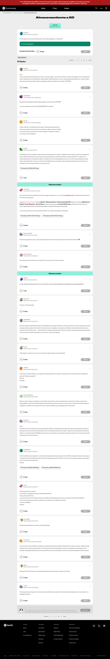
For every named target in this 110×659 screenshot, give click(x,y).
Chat (55, 8)
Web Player (57, 631)
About (25, 628)
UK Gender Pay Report (85, 655)
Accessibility (54, 655)
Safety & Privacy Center (14, 655)
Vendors (40, 643)
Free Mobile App (58, 635)
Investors (41, 639)
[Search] (96, 8)
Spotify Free (72, 643)
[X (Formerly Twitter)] (99, 626)
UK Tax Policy (74, 655)
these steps (65, 3)
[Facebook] (104, 626)
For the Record (27, 635)
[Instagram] (94, 626)
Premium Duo (73, 631)
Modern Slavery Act (64, 655)
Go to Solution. (29, 44)
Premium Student (74, 639)
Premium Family (73, 635)
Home (11, 13)
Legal (5, 655)
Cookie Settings (36, 655)
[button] (90, 33)
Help (43, 8)
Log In (101, 8)
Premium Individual (74, 628)
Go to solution (56, 26)
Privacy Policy (26, 655)
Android (20, 13)
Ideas (66, 8)
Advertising (41, 635)
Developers (41, 631)
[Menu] (106, 8)
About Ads (45, 655)
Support (56, 628)
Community (11, 8)
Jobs (24, 631)
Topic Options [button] (21, 57)
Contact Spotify (58, 639)
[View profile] (21, 33)
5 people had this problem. (27, 51)
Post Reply (85, 610)
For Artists (41, 628)
